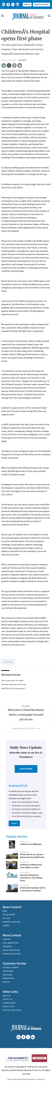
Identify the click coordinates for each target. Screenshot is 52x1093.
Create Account (41, 4)
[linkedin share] (3, 65)
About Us (6, 996)
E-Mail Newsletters (10, 943)
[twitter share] (9, 65)
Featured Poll (18, 786)
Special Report (9, 915)
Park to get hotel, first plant (12, 680)
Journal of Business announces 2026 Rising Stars (31, 878)
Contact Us (7, 999)
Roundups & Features (11, 922)
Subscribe (26, 769)
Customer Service (14, 963)
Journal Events (9, 1003)
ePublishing (41, 1079)
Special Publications (11, 950)
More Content (12, 935)
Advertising (7, 975)
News (5, 911)
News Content (12, 907)
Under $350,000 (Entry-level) (25, 802)
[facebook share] (14, 65)
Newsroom (7, 946)
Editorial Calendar (11, 967)
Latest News (7, 662)
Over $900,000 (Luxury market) (26, 816)
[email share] (19, 65)
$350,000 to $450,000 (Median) (26, 806)
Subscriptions (8, 978)
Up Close (6, 918)
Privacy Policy (9, 1006)
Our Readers (8, 971)
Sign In (27, 4)
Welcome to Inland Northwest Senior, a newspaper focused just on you (26, 714)
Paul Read (22, 60)
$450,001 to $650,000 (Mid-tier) (26, 809)
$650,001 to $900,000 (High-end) (27, 813)
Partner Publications (12, 954)
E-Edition (6, 939)
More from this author (24, 729)
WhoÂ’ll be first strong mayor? (13, 688)
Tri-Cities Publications (12, 1010)
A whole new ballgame (31, 844)
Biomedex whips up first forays (13, 684)
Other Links (10, 992)
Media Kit (6, 982)
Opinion (6, 925)
